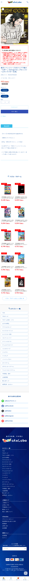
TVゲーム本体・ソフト (8, 320)
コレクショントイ (6, 337)
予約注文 (4, 90)
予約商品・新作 (6, 373)
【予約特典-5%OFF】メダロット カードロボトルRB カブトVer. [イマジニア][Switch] (21, 221)
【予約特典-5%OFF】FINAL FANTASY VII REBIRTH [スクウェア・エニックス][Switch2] (21, 198)
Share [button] (4, 116)
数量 (2, 99)
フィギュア (5, 355)
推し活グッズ (5, 380)
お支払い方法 (5, 505)
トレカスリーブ (6, 348)
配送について (5, 509)
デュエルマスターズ (7, 345)
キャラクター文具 (6, 334)
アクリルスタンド (6, 327)
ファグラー (5, 352)
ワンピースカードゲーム (8, 370)
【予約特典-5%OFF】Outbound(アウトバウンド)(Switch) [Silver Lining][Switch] (21, 268)
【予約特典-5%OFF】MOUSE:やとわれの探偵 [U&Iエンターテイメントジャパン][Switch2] (21, 291)
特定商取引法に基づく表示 (9, 521)
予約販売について (6, 507)
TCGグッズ (5, 316)
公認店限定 (5, 377)
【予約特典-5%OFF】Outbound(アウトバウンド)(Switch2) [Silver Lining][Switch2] (21, 245)
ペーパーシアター (6, 359)
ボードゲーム (5, 362)
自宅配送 (4, 96)
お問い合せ (5, 525)
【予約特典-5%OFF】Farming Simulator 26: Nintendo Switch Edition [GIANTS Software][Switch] (7, 291)
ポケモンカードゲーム (8, 366)
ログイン (4, 537)
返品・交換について (7, 511)
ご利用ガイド (5, 502)
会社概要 (4, 528)
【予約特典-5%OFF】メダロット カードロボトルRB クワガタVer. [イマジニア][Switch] (7, 222)
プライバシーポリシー (8, 519)
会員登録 (4, 535)
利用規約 (4, 523)
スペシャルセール (6, 341)
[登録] (25, 548)
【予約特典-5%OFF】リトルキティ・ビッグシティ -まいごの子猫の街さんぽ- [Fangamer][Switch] (7, 268)
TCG (3, 312)
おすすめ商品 (5, 323)
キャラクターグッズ (7, 330)
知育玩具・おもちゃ (7, 384)
